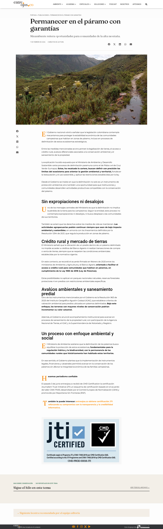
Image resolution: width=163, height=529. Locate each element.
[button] (109, 44)
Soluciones (99, 4)
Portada (33, 15)
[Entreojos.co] (23, 4)
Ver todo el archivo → (140, 487)
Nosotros (124, 4)
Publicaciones (43, 15)
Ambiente (57, 4)
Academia (70, 4)
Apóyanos (137, 4)
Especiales (84, 4)
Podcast (113, 4)
